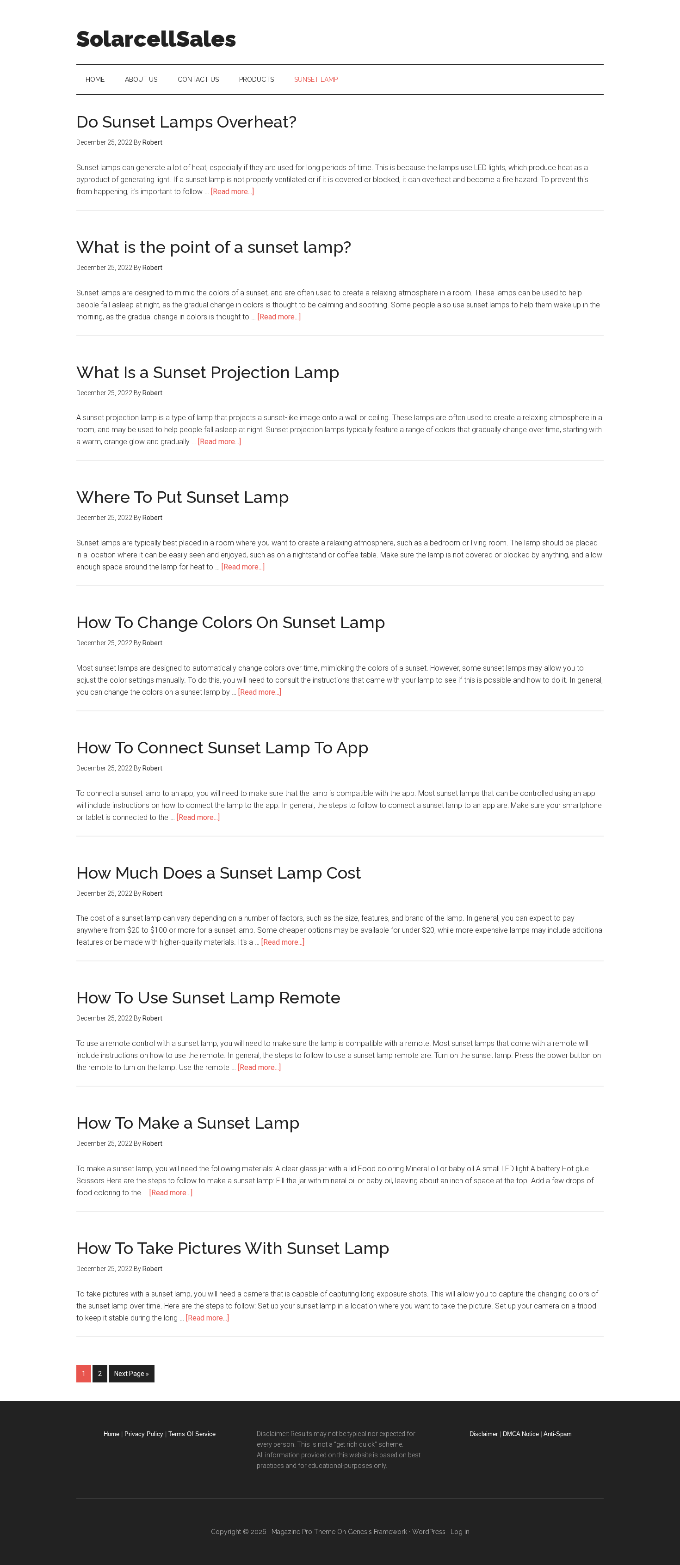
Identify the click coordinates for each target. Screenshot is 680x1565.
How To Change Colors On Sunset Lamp (230, 622)
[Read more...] (232, 191)
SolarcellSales (156, 39)
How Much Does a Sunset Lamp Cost (218, 872)
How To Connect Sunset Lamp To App (222, 747)
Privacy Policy (143, 1434)
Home (111, 1434)
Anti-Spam (558, 1434)
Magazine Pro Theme (303, 1531)
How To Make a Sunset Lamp (188, 1122)
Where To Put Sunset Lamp (182, 497)
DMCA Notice (521, 1434)
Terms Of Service (192, 1434)
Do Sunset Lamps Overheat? (186, 121)
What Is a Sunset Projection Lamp (208, 372)
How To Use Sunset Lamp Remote (208, 997)
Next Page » (131, 1373)
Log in (460, 1531)
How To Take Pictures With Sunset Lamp (232, 1248)
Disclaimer (484, 1434)
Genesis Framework (377, 1531)
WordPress (428, 1531)
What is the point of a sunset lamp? (213, 247)
